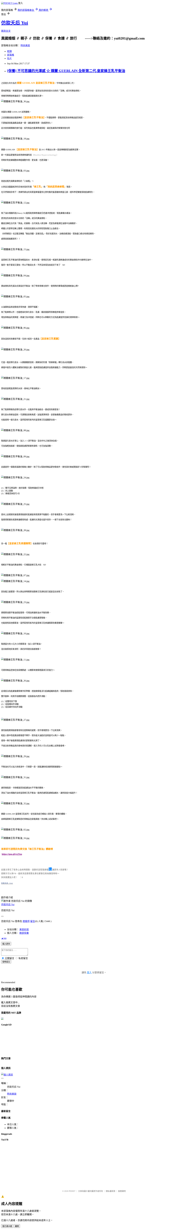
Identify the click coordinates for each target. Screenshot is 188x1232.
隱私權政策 (110, 1191)
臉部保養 (24, 933)
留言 (32, 921)
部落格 (10, 55)
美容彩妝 (24, 929)
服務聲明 (122, 1191)
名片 (9, 58)
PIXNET (72, 1191)
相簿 (9, 51)
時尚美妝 (25, 45)
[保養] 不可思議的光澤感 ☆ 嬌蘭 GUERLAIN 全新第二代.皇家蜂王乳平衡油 (66, 71)
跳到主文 (6, 31)
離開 (17, 1226)
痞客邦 (26, 921)
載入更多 (6, 944)
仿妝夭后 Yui (14, 22)
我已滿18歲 (7, 1226)
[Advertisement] (14, 1040)
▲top (3, 938)
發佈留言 (6, 962)
